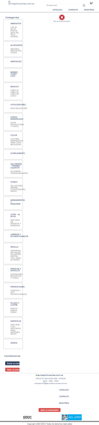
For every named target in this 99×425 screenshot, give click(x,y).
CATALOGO (57, 10)
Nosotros (89, 10)
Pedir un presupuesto (13, 370)
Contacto (73, 10)
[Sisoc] (27, 417)
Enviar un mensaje (13, 363)
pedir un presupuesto (50, 410)
